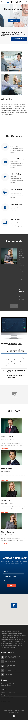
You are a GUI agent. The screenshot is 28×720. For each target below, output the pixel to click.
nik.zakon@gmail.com (10, 670)
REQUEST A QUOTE (18, 39)
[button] (14, 606)
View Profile (4, 448)
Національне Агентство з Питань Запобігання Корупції (13, 688)
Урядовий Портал (5, 701)
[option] (14, 274)
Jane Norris (5, 500)
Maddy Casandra (7, 532)
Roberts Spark (6, 469)
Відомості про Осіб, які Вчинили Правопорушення (9, 684)
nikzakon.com (8, 675)
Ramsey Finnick (7, 437)
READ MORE (5, 120)
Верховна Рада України (7, 698)
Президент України (6, 695)
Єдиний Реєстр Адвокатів (8, 692)
